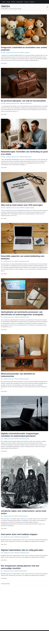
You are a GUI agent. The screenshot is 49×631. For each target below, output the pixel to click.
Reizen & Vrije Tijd (23, 570)
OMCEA (5, 6)
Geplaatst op (12, 52)
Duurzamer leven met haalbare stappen (19, 534)
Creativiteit (27, 52)
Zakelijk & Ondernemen (29, 207)
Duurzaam (32, 1)
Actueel (8, 1)
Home (3, 1)
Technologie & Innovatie (24, 261)
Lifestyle (13, 1)
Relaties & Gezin (28, 156)
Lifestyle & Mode (28, 103)
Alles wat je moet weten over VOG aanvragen (22, 205)
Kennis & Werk (19, 1)
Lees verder (3, 63)
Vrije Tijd (26, 1)
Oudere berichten (6, 583)
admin (4, 52)
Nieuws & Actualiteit (23, 516)
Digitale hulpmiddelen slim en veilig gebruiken (22, 550)
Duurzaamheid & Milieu (24, 536)
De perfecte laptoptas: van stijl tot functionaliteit (23, 101)
